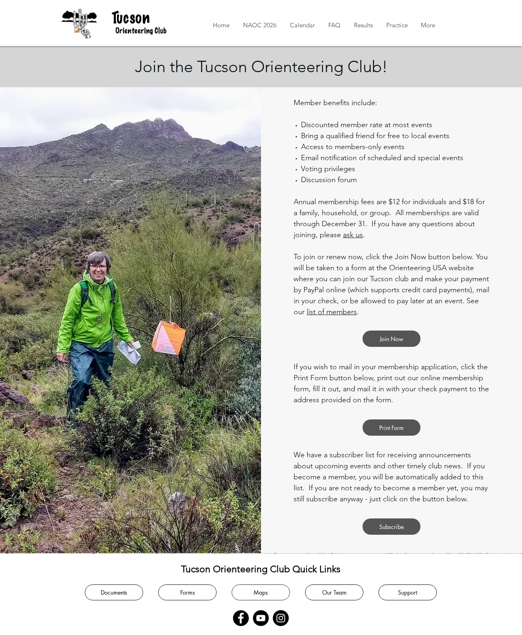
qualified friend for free (363, 135)
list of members (332, 311)
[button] (363, 25)
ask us (353, 234)
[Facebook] (241, 618)
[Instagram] (281, 618)
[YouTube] (261, 618)
